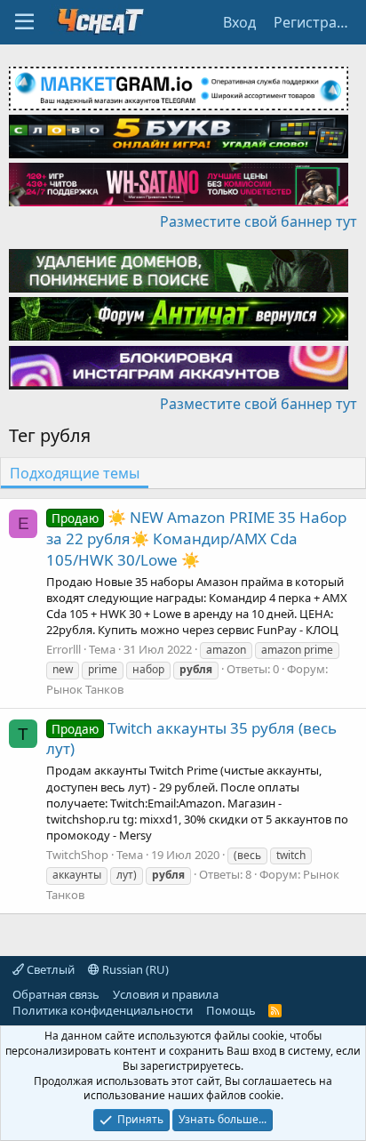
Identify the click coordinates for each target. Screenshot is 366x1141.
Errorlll (63, 649)
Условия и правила (166, 994)
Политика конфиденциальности (102, 1010)
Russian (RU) (134, 969)
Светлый (49, 969)
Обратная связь (55, 994)
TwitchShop (77, 855)
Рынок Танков (84, 689)
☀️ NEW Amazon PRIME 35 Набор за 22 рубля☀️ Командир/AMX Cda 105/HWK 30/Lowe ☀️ (196, 538)
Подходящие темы (74, 473)
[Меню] (24, 22)
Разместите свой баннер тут (258, 221)
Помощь (231, 1010)
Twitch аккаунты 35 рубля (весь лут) (191, 738)
